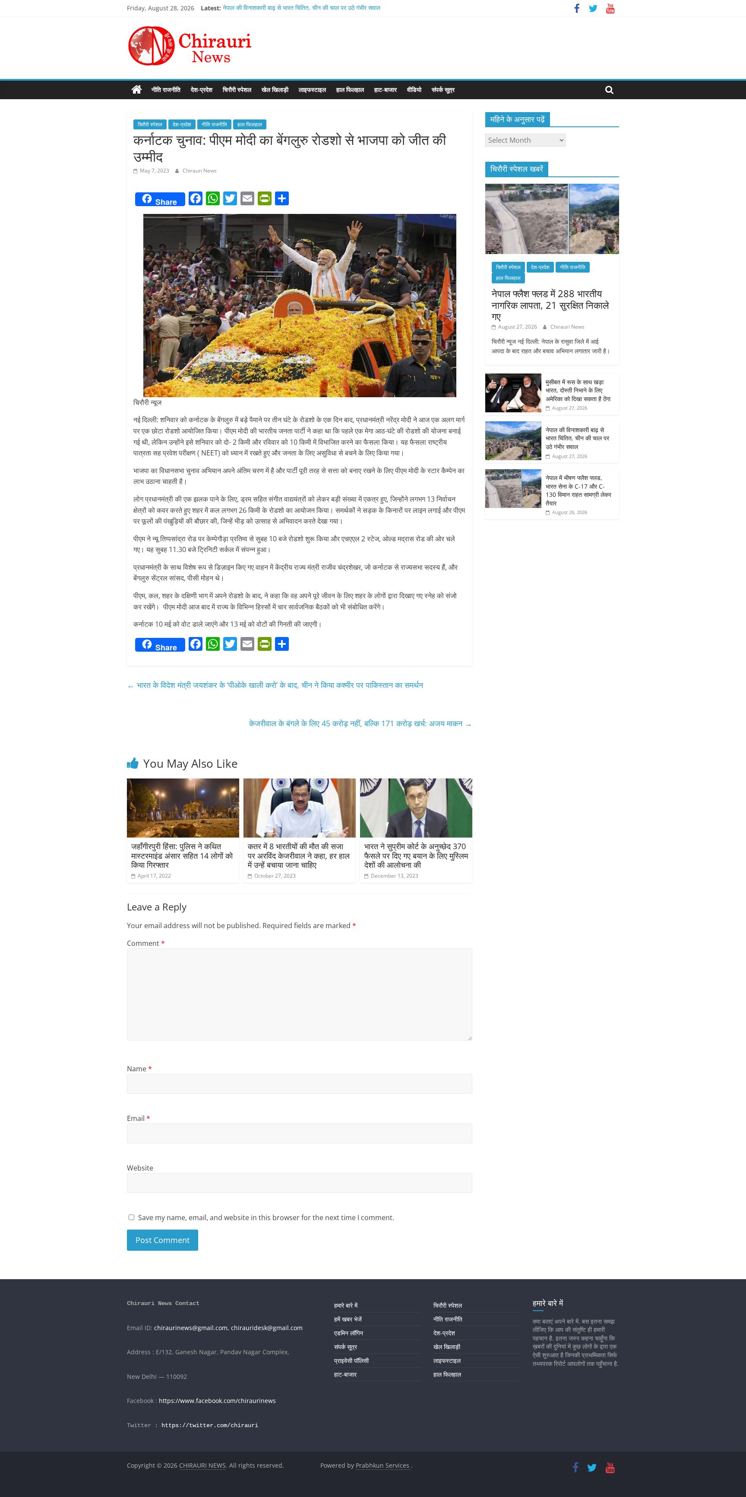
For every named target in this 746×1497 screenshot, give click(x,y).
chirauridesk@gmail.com (267, 1328)
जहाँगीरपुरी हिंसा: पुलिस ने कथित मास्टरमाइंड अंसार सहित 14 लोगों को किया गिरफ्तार (182, 855)
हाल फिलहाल (350, 89)
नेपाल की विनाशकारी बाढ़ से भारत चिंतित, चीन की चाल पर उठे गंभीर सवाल (301, 8)
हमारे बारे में (345, 1305)
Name (139, 1068)
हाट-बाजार (385, 89)
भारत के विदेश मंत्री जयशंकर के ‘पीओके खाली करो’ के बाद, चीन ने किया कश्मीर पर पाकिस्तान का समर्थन (275, 685)
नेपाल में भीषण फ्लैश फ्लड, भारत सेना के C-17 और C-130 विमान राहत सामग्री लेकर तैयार (578, 490)
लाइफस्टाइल (312, 89)
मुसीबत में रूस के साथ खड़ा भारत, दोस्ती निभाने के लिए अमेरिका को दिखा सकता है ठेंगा (578, 390)
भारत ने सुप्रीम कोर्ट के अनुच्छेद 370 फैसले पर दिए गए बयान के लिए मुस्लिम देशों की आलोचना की (416, 855)
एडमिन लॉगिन (348, 1333)
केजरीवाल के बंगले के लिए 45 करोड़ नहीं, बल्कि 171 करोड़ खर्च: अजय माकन (360, 723)
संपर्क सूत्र (443, 89)
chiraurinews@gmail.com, (191, 1328)
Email (138, 1118)
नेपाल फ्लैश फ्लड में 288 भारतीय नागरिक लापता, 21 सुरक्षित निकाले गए (550, 305)
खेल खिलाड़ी (275, 89)
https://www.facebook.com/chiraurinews (217, 1401)
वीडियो (414, 89)
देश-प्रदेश (201, 89)
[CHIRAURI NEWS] (136, 90)
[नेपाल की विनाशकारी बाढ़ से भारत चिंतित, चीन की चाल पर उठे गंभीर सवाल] (513, 426)
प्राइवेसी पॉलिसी (351, 1360)
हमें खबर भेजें (348, 1319)
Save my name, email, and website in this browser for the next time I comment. (266, 1217)
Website (140, 1168)
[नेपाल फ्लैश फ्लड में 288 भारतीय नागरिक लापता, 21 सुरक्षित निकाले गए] (552, 188)
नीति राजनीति (166, 89)
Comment (146, 943)
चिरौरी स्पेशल (237, 89)
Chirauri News (200, 170)
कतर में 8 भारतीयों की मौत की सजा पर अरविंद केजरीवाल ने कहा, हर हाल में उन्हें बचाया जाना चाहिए (299, 855)
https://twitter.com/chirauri (209, 1425)
